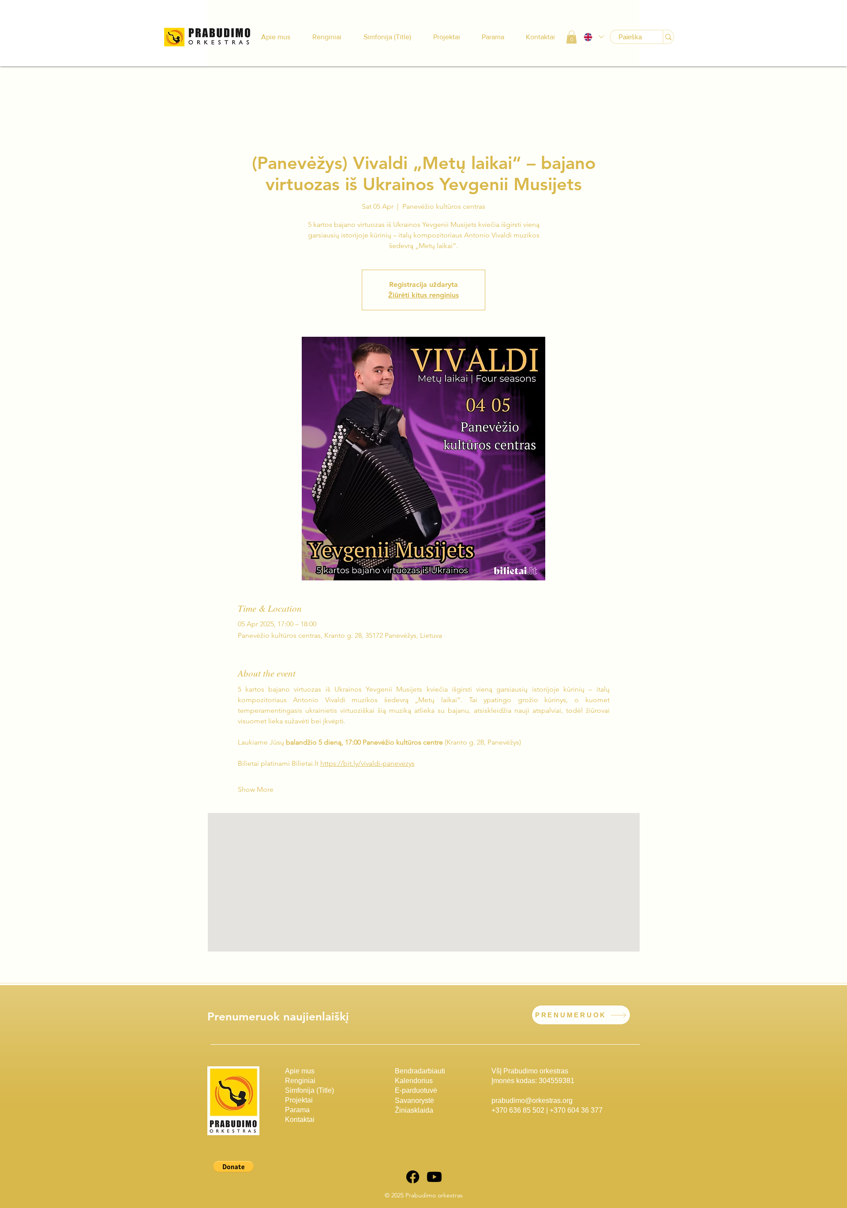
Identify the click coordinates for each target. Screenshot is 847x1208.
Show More (256, 789)
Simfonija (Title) (309, 1090)
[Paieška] (668, 36)
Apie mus (300, 1071)
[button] (571, 37)
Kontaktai (300, 1119)
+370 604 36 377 (576, 1110)
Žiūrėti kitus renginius (423, 295)
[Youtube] (434, 1176)
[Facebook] (412, 1176)
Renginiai (300, 1080)
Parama (297, 1110)
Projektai (299, 1100)
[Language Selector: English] (593, 37)
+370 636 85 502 (517, 1110)
